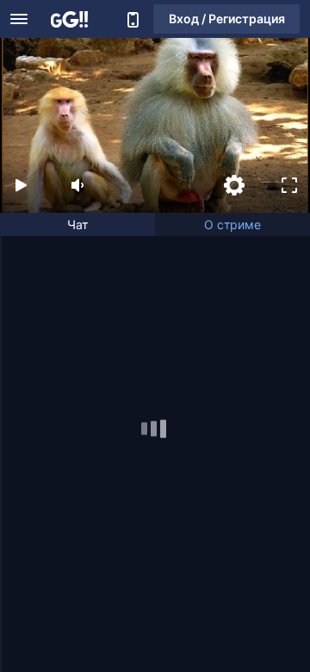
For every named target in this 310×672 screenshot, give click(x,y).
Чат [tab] (77, 224)
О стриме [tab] (232, 224)
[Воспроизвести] (20, 185)
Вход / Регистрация (227, 18)
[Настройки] (234, 185)
